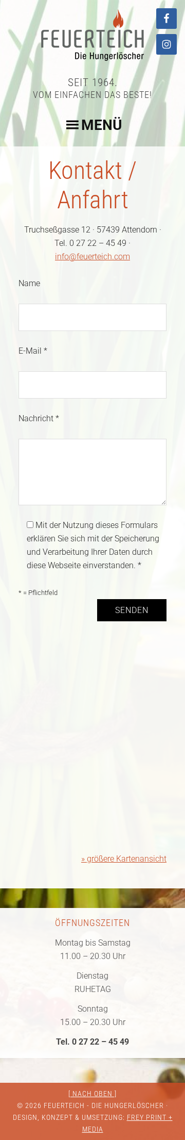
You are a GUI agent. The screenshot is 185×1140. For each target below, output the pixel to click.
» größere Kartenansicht (123, 859)
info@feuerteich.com (92, 256)
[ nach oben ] (92, 1093)
